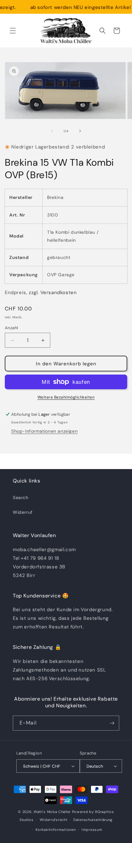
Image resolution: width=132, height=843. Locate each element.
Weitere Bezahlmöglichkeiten (66, 397)
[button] (13, 31)
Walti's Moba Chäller (52, 811)
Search (21, 497)
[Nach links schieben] (52, 131)
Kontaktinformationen (56, 829)
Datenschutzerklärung (92, 819)
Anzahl (11, 327)
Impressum (92, 829)
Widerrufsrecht (54, 819)
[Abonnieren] (112, 723)
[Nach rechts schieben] (80, 131)
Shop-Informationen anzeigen (44, 431)
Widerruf (23, 512)
